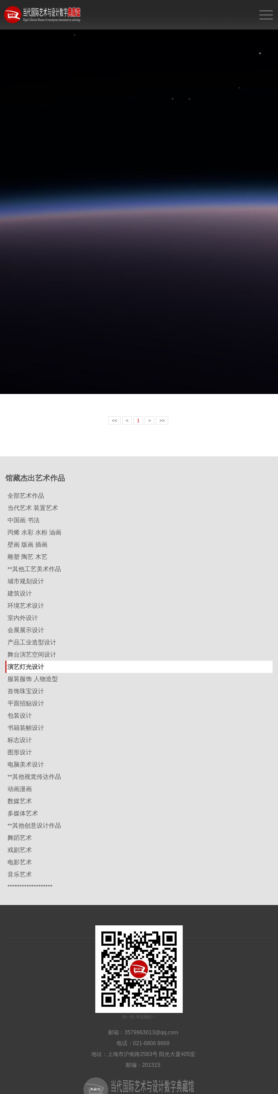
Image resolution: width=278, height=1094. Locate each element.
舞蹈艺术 (19, 837)
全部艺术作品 (25, 495)
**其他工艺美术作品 (34, 569)
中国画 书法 (23, 520)
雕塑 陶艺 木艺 (27, 556)
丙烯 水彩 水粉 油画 (34, 532)
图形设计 (19, 752)
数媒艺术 (19, 801)
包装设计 (19, 715)
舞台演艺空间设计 (31, 654)
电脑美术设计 (25, 764)
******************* (30, 886)
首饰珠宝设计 (25, 691)
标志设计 (19, 740)
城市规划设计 (25, 581)
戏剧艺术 (19, 850)
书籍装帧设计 (25, 727)
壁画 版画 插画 (27, 544)
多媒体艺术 (22, 813)
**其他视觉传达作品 (34, 776)
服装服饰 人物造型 (32, 679)
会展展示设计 (25, 630)
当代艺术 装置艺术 (32, 508)
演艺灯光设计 (25, 666)
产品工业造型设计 (31, 642)
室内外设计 (22, 618)
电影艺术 (19, 862)
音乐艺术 (19, 874)
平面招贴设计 (25, 703)
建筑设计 (19, 593)
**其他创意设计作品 (34, 825)
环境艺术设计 (25, 605)
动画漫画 (19, 789)
